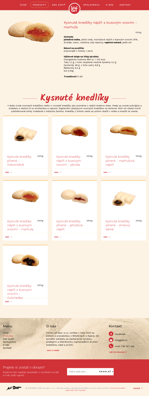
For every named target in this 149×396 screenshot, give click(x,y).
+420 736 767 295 (124, 346)
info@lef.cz (121, 340)
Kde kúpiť (59, 5)
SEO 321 (74, 390)
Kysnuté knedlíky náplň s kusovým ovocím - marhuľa (20, 225)
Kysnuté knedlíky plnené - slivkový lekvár (118, 225)
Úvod (23, 5)
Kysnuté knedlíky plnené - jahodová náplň (69, 225)
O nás (109, 5)
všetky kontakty (118, 352)
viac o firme (53, 350)
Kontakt (125, 5)
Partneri (82, 390)
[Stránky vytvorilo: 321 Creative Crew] (13, 388)
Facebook (120, 334)
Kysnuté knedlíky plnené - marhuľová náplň (120, 160)
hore (136, 388)
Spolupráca (91, 5)
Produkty (39, 5)
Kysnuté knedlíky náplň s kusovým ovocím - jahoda (68, 160)
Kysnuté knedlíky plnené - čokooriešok (19, 160)
